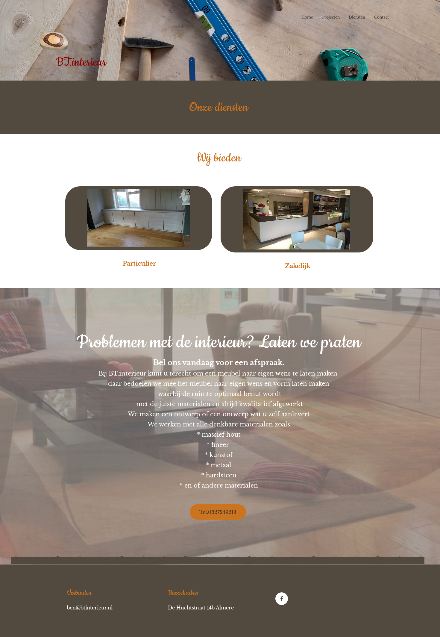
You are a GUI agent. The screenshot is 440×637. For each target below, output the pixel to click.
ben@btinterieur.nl (90, 608)
